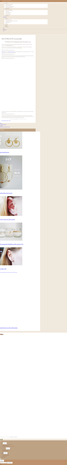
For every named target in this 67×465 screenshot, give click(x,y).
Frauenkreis (7, 11)
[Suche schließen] (2, 461)
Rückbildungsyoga (8, 5)
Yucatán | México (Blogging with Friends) (5, 126)
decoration (5, 120)
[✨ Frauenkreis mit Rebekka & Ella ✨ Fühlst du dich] (29, 369)
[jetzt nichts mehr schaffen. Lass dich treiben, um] (16, 348)
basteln (3, 120)
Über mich (3, 457)
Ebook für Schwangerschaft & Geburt (9, 446)
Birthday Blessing (8, 12)
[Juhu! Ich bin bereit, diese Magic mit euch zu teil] (3, 343)
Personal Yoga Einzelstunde (10, 6)
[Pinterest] (2, 334)
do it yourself (9, 120)
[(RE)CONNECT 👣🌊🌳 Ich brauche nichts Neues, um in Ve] (9, 348)
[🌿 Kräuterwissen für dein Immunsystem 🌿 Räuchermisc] (35, 378)
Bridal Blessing (8, 14)
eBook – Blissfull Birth (9, 7)
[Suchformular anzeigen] (3, 28)
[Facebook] (1, 1)
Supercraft (3, 51)
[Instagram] (0, 1)
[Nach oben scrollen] (0, 439)
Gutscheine (7, 15)
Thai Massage (7, 8)
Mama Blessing (8, 13)
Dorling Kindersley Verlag (11, 51)
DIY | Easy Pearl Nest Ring (3, 124)
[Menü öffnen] (4, 31)
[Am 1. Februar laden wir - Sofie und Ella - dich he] (22, 370)
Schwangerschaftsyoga (9, 4)
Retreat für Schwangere (9, 10)
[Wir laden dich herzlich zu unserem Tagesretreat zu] (41, 386)
